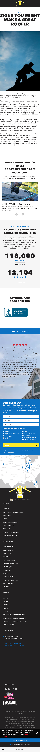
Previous (16, 214)
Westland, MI (8, 583)
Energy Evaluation (29, 439)
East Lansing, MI (9, 560)
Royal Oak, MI (8, 577)
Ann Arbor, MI (8, 550)
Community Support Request (14, 615)
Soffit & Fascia (8, 525)
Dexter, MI (6, 557)
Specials (6, 608)
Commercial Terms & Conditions (15, 618)
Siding (25, 431)
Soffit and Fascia (29, 433)
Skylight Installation (30, 437)
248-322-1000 (9, 684)
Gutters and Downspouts (8, 435)
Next (23, 214)
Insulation (7, 438)
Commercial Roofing (11, 433)
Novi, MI (5, 573)
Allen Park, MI (8, 547)
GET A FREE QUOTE (19, 740)
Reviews (6, 605)
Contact (6, 611)
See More (6, 587)
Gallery (6, 598)
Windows (26, 435)
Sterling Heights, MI (10, 580)
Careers (6, 601)
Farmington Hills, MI (10, 563)
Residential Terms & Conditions (15, 621)
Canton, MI (7, 553)
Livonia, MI (7, 570)
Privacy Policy (11, 452)
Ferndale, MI (7, 567)
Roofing (7, 431)
